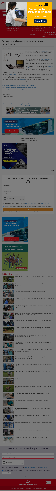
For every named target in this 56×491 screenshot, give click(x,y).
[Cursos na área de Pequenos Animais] (29, 14)
